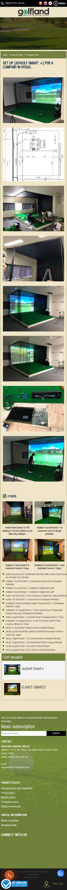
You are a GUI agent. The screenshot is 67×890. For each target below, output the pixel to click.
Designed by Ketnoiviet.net (31, 877)
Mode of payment (10, 820)
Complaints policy (10, 801)
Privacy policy (8, 792)
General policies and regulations (17, 788)
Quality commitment (11, 806)
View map (58, 883)
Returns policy (8, 797)
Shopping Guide (9, 825)
